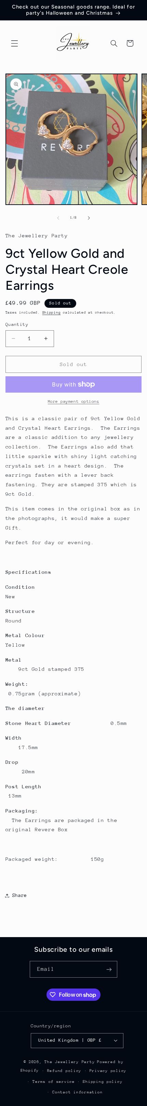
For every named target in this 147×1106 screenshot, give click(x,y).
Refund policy (64, 1071)
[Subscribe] (109, 969)
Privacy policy (108, 1071)
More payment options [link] (73, 401)
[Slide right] (88, 217)
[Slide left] (58, 217)
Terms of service (53, 1081)
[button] (14, 43)
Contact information (77, 1092)
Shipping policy (102, 1081)
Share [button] (19, 895)
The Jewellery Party (69, 1062)
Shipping (51, 313)
